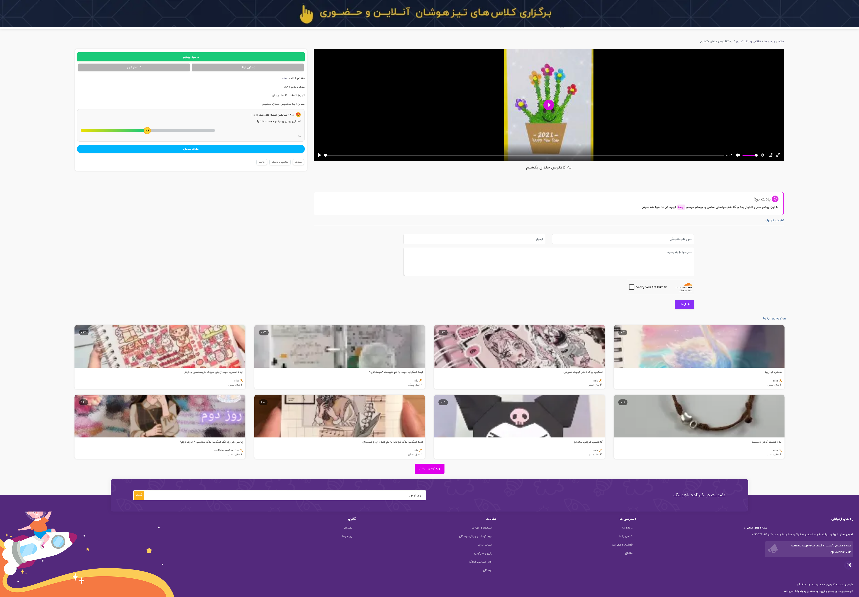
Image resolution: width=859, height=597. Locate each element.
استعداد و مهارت (482, 528)
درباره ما (627, 528)
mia (284, 79)
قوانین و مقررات (622, 545)
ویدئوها (347, 536)
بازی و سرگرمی (483, 553)
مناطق (629, 553)
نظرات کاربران (191, 149)
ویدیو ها (769, 42)
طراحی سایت (844, 584)
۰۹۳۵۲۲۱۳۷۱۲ (840, 552)
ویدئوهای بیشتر (429, 469)
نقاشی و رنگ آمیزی (748, 42)
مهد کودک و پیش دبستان (475, 536)
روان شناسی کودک (480, 562)
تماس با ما (626, 536)
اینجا (681, 207)
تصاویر (348, 528)
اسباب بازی (485, 545)
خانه (781, 42)
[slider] (524, 155)
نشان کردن (132, 67)
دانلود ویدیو (191, 57)
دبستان (487, 570)
